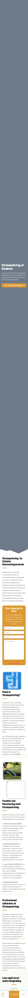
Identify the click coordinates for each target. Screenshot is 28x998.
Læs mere (22, 939)
